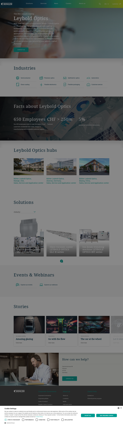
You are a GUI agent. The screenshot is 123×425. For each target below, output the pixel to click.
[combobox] (118, 408)
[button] (41, 423)
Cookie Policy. (39, 416)
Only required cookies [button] (106, 415)
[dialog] (61, 415)
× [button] (121, 408)
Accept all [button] (88, 415)
